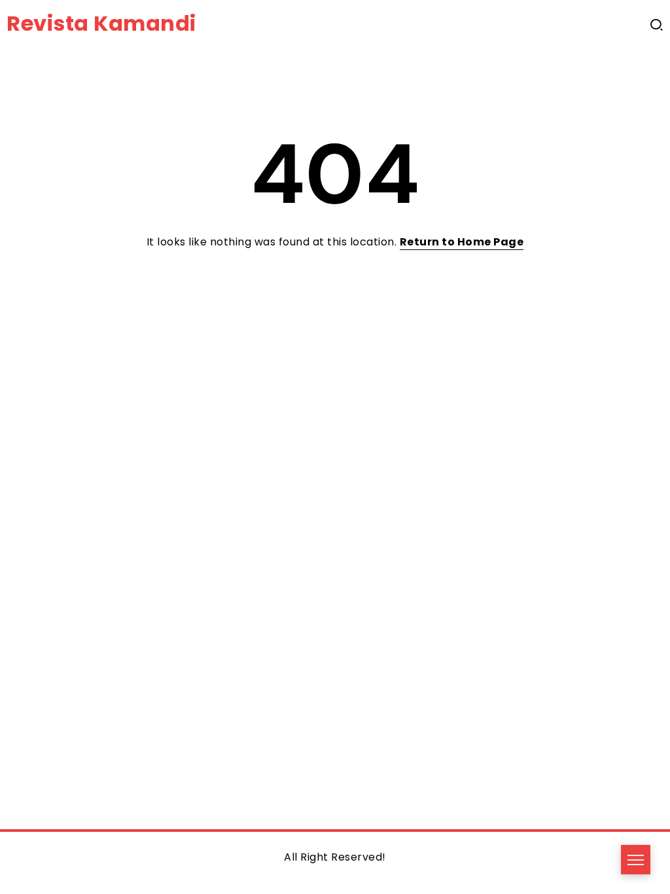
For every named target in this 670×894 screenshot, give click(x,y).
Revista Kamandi (101, 23)
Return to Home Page (462, 241)
